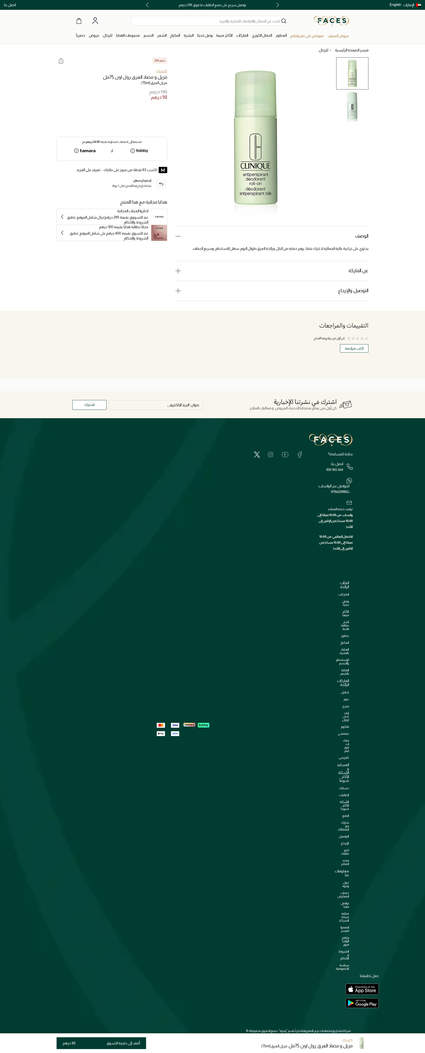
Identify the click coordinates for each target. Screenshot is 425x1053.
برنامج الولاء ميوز (345, 941)
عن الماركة (358, 270)
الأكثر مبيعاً (345, 613)
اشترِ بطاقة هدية (345, 625)
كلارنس (344, 757)
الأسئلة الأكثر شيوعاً (344, 805)
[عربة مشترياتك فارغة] (79, 20)
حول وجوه (345, 884)
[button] (412, 5)
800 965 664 (334, 470)
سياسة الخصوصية (342, 966)
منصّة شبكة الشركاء (344, 917)
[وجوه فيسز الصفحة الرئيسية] (331, 20)
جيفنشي (343, 733)
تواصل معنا (345, 904)
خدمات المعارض (343, 894)
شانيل (345, 692)
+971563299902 (340, 492)
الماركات (343, 594)
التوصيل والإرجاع (353, 290)
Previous (276, 4)
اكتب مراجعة (354, 348)
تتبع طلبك (345, 851)
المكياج (344, 642)
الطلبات (344, 795)
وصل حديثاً (345, 603)
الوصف (361, 235)
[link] (242, 35)
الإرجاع (345, 843)
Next (148, 4)
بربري (345, 706)
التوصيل (344, 836)
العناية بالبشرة (344, 651)
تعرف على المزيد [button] (88, 170)
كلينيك (161, 71)
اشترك (89, 404)
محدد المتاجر (345, 862)
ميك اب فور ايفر (346, 746)
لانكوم (345, 726)
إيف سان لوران (345, 716)
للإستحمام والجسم (342, 661)
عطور (345, 636)
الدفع (345, 815)
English (395, 4)
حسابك (344, 788)
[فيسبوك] (300, 454)
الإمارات (408, 5)
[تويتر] (257, 454)
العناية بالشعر (344, 671)
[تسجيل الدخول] (95, 21)
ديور (346, 699)
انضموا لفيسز (344, 929)
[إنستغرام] (270, 454)
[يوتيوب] (285, 454)
